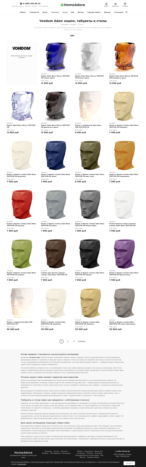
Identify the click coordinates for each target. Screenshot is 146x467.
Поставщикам (43, 6)
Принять (129, 463)
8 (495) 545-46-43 (31, 3)
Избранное (115, 6)
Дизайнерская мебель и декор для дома (23, 454)
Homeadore (65, 24)
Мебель (23, 12)
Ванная (81, 12)
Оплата (21, 6)
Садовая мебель (93, 12)
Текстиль (55, 12)
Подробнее (21, 464)
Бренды (107, 12)
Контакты (28, 6)
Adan (72, 35)
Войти (106, 6)
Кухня (65, 12)
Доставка (15, 6)
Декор (45, 12)
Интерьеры (118, 12)
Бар (72, 12)
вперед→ (82, 341)
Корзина (125, 6)
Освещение (34, 12)
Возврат (35, 6)
